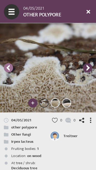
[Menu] (11, 11)
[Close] (88, 11)
